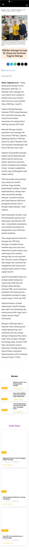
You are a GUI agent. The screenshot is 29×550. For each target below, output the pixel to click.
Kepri (8, 10)
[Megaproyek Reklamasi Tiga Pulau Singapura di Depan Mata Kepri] (14, 442)
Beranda (3, 10)
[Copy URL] (25, 64)
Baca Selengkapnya (18, 388)
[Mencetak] (22, 64)
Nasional (5, 530)
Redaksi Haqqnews (7, 461)
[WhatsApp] (15, 64)
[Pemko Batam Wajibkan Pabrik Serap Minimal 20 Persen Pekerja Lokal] (7, 396)
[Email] (18, 64)
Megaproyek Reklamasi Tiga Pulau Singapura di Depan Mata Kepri (14, 459)
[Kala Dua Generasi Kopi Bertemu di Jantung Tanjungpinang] (14, 481)
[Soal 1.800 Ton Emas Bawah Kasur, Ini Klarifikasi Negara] (14, 521)
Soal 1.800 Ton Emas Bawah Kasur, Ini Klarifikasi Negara (13, 537)
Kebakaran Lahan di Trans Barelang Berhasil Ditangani (19, 383)
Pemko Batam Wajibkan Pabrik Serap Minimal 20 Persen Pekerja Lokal (19, 394)
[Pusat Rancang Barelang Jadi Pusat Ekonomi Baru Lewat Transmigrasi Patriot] (7, 407)
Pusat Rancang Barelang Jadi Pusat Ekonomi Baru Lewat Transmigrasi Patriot (19, 406)
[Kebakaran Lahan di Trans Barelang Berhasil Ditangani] (7, 385)
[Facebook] (8, 64)
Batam (4, 388)
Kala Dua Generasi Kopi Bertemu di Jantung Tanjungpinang (14, 498)
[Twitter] (11, 64)
